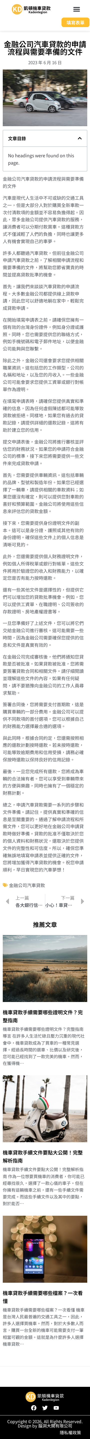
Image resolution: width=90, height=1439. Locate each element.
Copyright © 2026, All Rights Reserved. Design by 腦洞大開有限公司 (45, 1423)
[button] (76, 9)
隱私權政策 (70, 1432)
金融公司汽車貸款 (27, 885)
